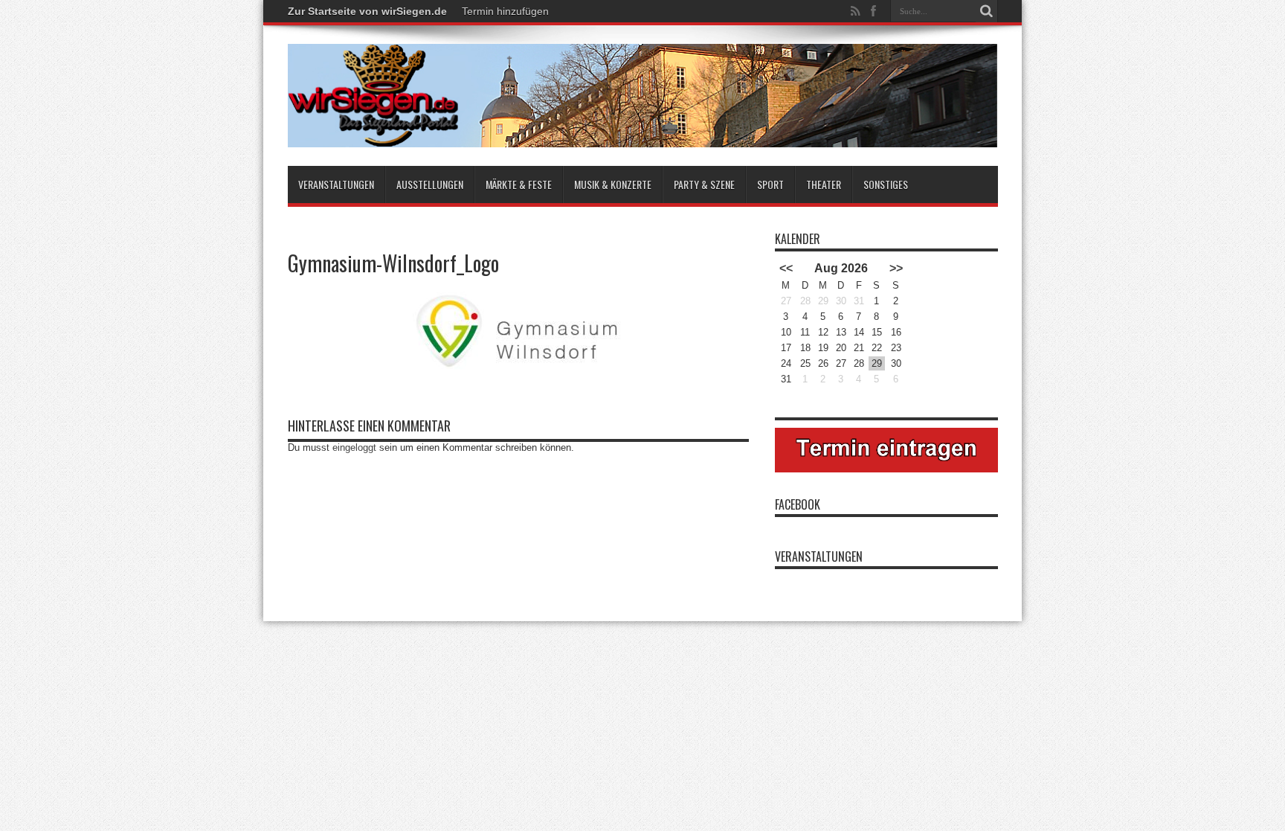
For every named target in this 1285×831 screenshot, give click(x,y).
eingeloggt (354, 447)
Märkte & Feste (519, 184)
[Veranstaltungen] (643, 95)
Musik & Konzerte (612, 184)
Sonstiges (885, 184)
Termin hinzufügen (505, 11)
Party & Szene (704, 184)
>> (896, 268)
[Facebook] (873, 11)
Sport (770, 184)
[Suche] (987, 11)
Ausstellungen (429, 184)
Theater (823, 184)
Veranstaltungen (336, 184)
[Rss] (855, 11)
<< (786, 268)
